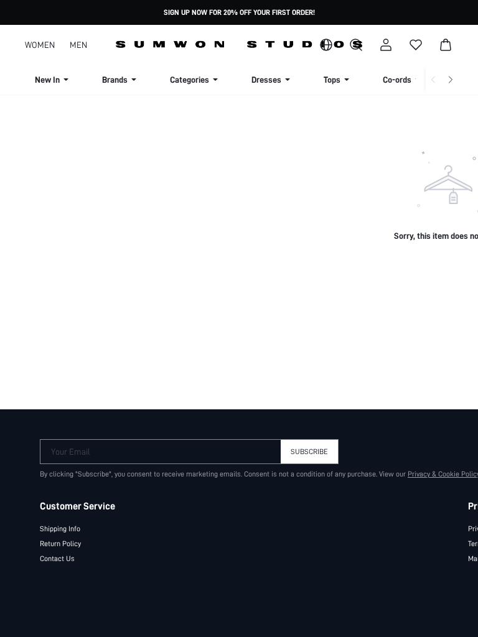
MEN (78, 45)
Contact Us (57, 558)
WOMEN (40, 45)
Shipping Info (60, 528)
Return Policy (60, 543)
